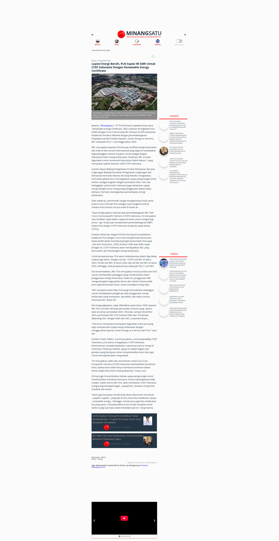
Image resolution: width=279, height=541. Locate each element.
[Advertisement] (139, 15)
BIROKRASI (103, 50)
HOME (94, 50)
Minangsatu (107, 125)
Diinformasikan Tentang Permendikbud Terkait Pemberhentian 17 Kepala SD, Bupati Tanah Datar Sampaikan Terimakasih (116, 419)
